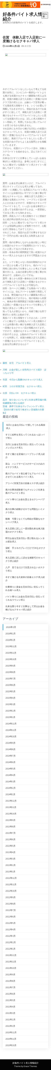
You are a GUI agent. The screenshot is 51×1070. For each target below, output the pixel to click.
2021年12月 (10, 955)
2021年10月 (10, 968)
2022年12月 (11, 878)
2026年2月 (10, 633)
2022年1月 (10, 948)
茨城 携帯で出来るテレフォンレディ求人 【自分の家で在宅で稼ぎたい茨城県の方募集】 (24, 409)
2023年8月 (10, 826)
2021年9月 (10, 974)
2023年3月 (10, 858)
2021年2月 (10, 1019)
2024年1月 (10, 794)
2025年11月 (10, 652)
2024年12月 (11, 723)
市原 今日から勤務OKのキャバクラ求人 (23, 379)
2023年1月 (10, 871)
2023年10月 (10, 813)
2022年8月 (10, 903)
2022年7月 (10, 910)
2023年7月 (10, 833)
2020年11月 (10, 1038)
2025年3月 (10, 704)
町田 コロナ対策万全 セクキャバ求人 (22, 386)
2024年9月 (10, 742)
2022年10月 (11, 890)
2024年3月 (10, 781)
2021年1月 (10, 1026)
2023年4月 (10, 852)
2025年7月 (10, 678)
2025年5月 (10, 691)
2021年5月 (10, 1000)
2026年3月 (11, 627)
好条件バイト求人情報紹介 (25, 16)
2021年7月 (10, 987)
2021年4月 (10, 1006)
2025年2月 (10, 710)
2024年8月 (10, 749)
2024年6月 (10, 762)
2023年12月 (11, 800)
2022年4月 (10, 929)
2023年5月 (10, 845)
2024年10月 (10, 736)
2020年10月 (10, 1045)
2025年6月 (10, 685)
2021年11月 (10, 961)
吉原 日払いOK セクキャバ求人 (19, 393)
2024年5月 (10, 768)
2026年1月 (10, 640)
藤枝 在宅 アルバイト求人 (17, 363)
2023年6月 (10, 839)
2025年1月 (10, 717)
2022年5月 (10, 923)
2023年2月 (10, 865)
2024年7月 (10, 755)
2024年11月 (10, 730)
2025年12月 (11, 646)
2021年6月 (10, 993)
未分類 (27, 46)
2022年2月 (10, 942)
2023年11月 (10, 807)
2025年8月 (10, 672)
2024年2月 (10, 788)
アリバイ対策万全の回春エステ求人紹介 (25, 483)
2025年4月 (10, 697)
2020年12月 (11, 1032)
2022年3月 (10, 935)
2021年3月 (10, 1013)
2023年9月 (10, 820)
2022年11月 (10, 884)
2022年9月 (10, 897)
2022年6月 (10, 916)
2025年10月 (10, 659)
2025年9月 (10, 665)
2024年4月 (10, 775)
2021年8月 (10, 981)
